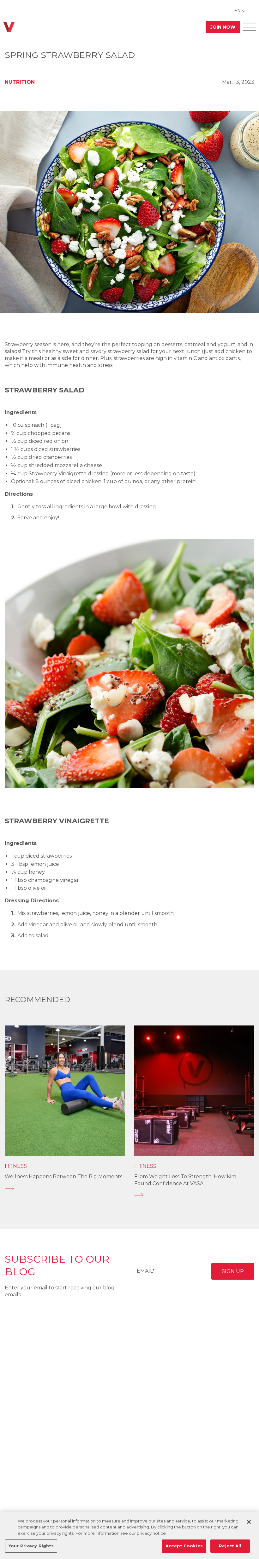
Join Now (222, 27)
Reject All (230, 1545)
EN (237, 11)
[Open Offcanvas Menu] (249, 27)
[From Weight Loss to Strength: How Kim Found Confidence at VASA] (194, 1195)
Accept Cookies (184, 1545)
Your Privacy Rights (31, 1545)
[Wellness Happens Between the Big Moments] (65, 1188)
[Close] (249, 1522)
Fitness (16, 1166)
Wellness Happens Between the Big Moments (63, 1176)
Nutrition (20, 82)
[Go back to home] (9, 27)
